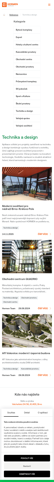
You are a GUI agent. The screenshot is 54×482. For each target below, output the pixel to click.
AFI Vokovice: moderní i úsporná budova (26, 353)
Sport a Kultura (23, 96)
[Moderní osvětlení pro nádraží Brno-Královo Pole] (27, 183)
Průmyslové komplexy (26, 81)
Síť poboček (21, 88)
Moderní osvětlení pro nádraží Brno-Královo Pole (18, 207)
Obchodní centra (24, 59)
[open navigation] (49, 4)
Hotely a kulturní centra (27, 44)
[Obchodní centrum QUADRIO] (27, 256)
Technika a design (24, 111)
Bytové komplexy (24, 29)
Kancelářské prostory (26, 52)
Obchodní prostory (25, 66)
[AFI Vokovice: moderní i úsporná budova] (27, 331)
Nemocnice (21, 74)
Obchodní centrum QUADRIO (19, 279)
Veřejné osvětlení (24, 125)
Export (19, 37)
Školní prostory (23, 103)
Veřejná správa (23, 118)
